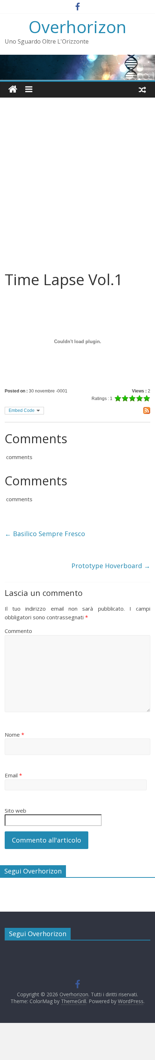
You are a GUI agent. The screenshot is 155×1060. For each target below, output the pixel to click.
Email (13, 775)
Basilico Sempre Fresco (45, 533)
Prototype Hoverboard (110, 565)
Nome (14, 734)
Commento (18, 630)
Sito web (15, 810)
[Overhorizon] (13, 89)
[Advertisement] (77, 189)
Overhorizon (77, 26)
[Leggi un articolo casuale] (142, 89)
